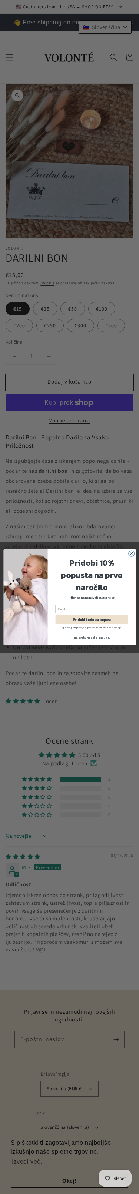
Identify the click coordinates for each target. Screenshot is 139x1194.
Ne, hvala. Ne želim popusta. (91, 637)
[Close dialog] (131, 553)
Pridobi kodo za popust (91, 619)
